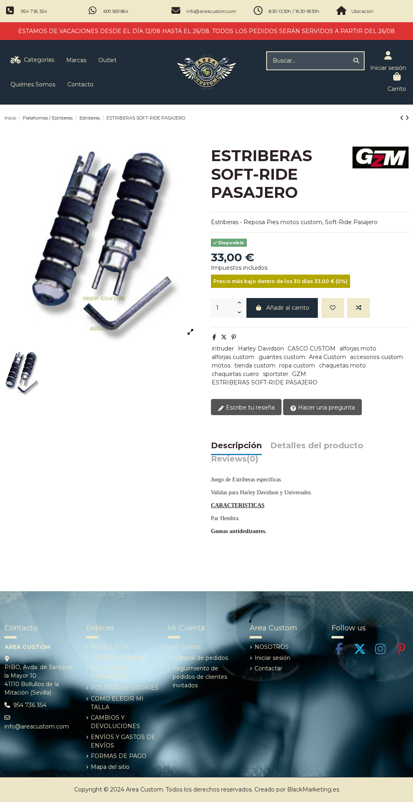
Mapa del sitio (110, 767)
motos (221, 365)
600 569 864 (116, 11)
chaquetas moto (342, 365)
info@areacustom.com (211, 11)
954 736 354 (34, 11)
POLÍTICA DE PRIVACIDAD (110, 672)
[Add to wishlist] (332, 308)
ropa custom (297, 365)
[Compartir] (214, 337)
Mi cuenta (187, 647)
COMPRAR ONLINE (119, 657)
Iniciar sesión (272, 657)
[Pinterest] (234, 337)
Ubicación (362, 11)
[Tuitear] (224, 337)
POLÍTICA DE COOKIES (125, 687)
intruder (223, 348)
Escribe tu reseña (249, 407)
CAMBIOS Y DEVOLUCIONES (115, 722)
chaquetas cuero (235, 374)
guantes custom (282, 357)
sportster (275, 374)
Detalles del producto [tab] (316, 445)
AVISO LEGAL (110, 647)
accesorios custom (376, 357)
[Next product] (407, 118)
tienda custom (254, 365)
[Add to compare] (358, 308)
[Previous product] (402, 118)
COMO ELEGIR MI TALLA (117, 703)
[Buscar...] (356, 60)
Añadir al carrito (287, 307)
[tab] (235, 461)
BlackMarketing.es (313, 789)
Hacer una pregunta (325, 407)
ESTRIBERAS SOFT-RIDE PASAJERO (264, 382)
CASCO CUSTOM (312, 348)
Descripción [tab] (236, 445)
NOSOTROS (271, 647)
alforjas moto (358, 348)
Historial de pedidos (200, 657)
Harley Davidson (261, 348)
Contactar (268, 668)
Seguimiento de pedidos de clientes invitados (200, 677)
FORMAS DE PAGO (118, 756)
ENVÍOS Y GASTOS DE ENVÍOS (123, 741)
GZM (299, 374)
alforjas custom (233, 357)
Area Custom (327, 357)
